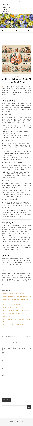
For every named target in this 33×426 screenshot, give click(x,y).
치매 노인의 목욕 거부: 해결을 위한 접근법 (13, 313)
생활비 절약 (6, 4)
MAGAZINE (16, 20)
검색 (29, 407)
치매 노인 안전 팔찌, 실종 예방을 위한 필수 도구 (15, 324)
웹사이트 (4, 368)
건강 (15, 76)
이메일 (3, 360)
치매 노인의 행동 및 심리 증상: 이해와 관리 (14, 293)
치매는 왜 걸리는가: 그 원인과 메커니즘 (13, 307)
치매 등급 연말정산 (6, 331)
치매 (18, 76)
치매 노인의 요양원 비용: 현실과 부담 (12, 304)
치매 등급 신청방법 (22, 329)
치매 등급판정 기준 (26, 331)
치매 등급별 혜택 (16, 331)
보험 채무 (6, 9)
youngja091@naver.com (11, 336)
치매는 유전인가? (7, 316)
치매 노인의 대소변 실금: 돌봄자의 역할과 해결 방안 (16, 310)
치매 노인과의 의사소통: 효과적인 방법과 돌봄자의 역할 (17, 296)
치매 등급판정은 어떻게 (7, 333)
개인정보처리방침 (6, 13)
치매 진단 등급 (26, 333)
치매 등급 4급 (13, 329)
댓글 (3, 375)
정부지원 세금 (6, 7)
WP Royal (19, 423)
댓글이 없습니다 (27, 336)
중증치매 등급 (5, 329)
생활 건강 (6, 6)
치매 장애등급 (17, 333)
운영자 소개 (6, 11)
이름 (3, 353)
